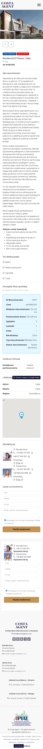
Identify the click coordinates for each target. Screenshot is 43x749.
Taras (7, 278)
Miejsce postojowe (13, 268)
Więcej (27, 746)
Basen (8, 262)
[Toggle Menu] (39, 5)
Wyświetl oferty (20, 551)
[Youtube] (21, 639)
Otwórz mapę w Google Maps (27, 378)
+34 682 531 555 (23, 453)
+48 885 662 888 (20, 473)
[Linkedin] (17, 639)
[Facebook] (14, 639)
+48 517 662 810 (20, 456)
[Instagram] (25, 639)
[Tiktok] (29, 639)
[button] (5, 44)
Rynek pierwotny (9, 54)
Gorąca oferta (23, 54)
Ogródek (9, 273)
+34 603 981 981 (23, 469)
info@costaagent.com (22, 634)
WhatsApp (18, 460)
